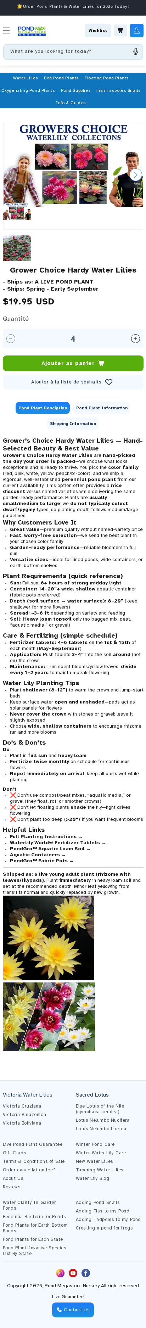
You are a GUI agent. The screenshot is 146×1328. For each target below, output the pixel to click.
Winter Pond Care (95, 1144)
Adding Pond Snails (98, 1202)
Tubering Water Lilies (100, 1170)
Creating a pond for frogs (104, 1228)
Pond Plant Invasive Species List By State (34, 1250)
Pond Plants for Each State (33, 1239)
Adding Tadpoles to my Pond (108, 1219)
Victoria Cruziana (22, 1106)
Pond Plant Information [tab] (102, 407)
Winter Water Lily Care (101, 1153)
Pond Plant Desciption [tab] (42, 407)
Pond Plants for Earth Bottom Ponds (35, 1228)
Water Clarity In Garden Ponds (30, 1205)
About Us (13, 1178)
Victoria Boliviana (22, 1123)
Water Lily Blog (93, 1178)
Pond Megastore (63, 1286)
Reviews (12, 1187)
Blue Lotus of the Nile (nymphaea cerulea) (100, 1109)
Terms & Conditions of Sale (34, 1161)
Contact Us (76, 1310)
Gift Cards (14, 1153)
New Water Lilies (94, 1161)
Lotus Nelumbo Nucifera (103, 1120)
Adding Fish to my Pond (103, 1211)
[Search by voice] (136, 51)
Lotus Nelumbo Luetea (101, 1129)
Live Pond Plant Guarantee (33, 1144)
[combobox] (73, 52)
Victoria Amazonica (24, 1114)
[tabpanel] (73, 748)
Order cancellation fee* (29, 1170)
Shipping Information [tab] (73, 423)
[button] (25, 78)
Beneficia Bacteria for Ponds (34, 1217)
